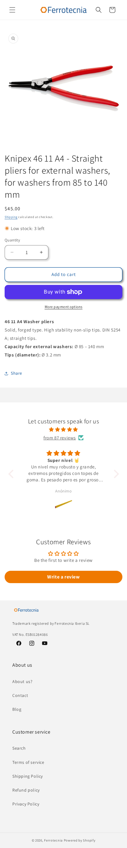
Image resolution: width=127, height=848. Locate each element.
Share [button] (16, 373)
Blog (16, 709)
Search (19, 748)
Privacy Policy (25, 804)
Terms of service (28, 762)
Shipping (11, 217)
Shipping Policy (27, 776)
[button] (12, 10)
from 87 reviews (59, 438)
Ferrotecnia (53, 840)
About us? (22, 681)
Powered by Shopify (80, 840)
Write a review (63, 577)
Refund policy (26, 790)
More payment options (64, 306)
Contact (20, 695)
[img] (63, 429)
